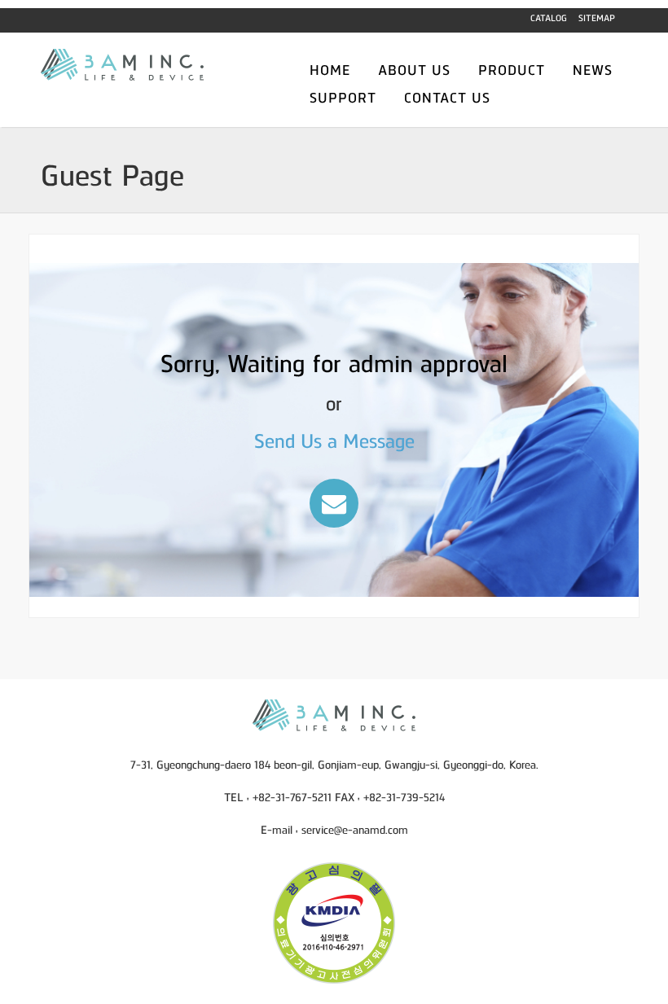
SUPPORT (343, 97)
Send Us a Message (334, 439)
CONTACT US (447, 97)
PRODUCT (511, 69)
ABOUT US (414, 69)
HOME (330, 69)
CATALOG (548, 17)
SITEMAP (596, 17)
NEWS (593, 69)
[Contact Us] (334, 503)
